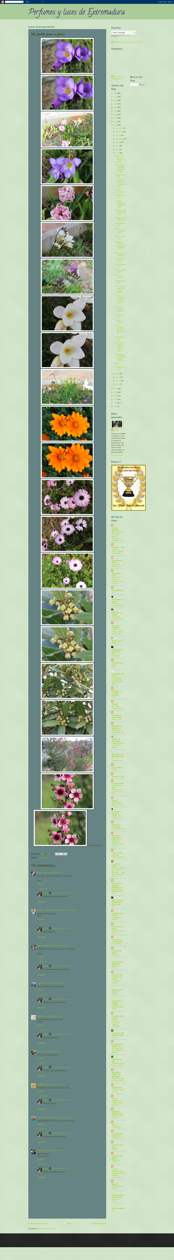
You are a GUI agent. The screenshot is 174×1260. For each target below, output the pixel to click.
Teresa (45, 893)
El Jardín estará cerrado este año (117, 817)
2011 (115, 406)
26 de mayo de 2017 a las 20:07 (54, 983)
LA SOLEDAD (116, 944)
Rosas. (117, 363)
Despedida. (115, 1149)
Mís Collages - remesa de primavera (118, 618)
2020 (115, 114)
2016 (115, 389)
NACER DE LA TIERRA (117, 1002)
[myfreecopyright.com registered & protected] (126, 42)
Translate (127, 36)
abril (117, 373)
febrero (118, 380)
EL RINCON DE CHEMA (118, 1017)
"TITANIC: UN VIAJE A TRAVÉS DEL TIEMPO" (118, 632)
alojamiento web (116, 78)
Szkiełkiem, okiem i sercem (118, 548)
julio (117, 146)
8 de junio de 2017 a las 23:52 (61, 893)
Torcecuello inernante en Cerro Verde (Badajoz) (118, 745)
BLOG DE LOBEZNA (116, 626)
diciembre (119, 128)
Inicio (69, 1223)
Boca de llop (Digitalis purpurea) (118, 707)
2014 (115, 396)
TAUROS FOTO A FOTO (117, 914)
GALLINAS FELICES (116, 982)
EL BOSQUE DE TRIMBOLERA (118, 1034)
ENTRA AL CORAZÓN (116, 826)
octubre (118, 135)
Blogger (127, 1242)
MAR (114, 1125)
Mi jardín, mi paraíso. (116, 951)
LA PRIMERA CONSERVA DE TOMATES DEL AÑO (117, 681)
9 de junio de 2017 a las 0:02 (61, 1034)
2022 (115, 107)
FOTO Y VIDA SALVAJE (117, 854)
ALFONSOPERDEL (118, 1209)
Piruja (39, 872)
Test (113, 968)
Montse (39, 1150)
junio (117, 149)
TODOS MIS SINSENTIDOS (117, 940)
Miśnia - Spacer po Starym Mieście (117, 552)
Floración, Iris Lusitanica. (120, 254)
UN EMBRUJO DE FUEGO (117, 1135)
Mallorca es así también (117, 613)
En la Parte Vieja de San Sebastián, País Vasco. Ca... (120, 300)
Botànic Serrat (117, 641)
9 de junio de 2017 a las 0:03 (61, 1100)
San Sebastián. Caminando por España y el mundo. (120, 168)
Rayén (39, 1016)
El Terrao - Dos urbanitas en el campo (117, 977)
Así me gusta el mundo (117, 600)
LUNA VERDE (117, 767)
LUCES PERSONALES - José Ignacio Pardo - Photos (118, 1172)
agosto (118, 142)
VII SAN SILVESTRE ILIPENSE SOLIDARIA (116, 1023)
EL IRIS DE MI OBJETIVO (117, 1045)
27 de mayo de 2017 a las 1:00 (51, 1016)
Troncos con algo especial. (120, 271)
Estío (113, 667)
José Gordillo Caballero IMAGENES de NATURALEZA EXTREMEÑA (117, 887)
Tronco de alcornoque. (120, 190)
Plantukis (40, 1084)
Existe (114, 697)
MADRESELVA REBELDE (117, 651)
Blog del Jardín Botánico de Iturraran (117, 964)
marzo (118, 377)
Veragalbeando (116, 1127)
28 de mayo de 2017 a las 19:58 (53, 1150)
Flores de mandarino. (119, 276)
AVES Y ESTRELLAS (117, 1100)
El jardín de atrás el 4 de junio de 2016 (118, 1064)
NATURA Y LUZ (118, 776)
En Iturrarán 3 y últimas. (120, 259)
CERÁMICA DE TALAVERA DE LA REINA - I (118, 1050)
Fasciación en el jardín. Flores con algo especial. (120, 289)
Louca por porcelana (44, 1117)
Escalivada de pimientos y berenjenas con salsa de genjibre (118, 580)
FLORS (114, 704)
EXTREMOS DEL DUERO (117, 716)
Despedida (115, 994)
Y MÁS (114, 769)
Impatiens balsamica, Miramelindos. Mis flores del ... (120, 246)
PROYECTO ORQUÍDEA (116, 837)
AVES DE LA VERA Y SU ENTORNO (116, 1074)
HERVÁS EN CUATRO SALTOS (116, 693)
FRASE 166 (115, 643)
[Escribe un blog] (58, 854)
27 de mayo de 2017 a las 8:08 (54, 1084)
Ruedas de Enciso (117, 1177)
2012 (115, 403)
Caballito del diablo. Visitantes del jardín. (120, 183)
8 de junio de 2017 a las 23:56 (61, 999)
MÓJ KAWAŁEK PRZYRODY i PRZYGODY (118, 902)
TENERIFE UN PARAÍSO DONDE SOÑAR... (118, 1007)
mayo (118, 153)
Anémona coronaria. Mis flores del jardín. (120, 204)
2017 (115, 125)
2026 (115, 93)
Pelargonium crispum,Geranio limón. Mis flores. (120, 357)
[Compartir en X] (61, 854)
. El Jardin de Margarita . (116, 813)
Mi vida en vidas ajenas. (117, 1146)
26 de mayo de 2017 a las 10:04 (66, 910)
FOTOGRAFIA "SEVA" (117, 991)
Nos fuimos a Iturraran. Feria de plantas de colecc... (119, 346)
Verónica (40, 983)
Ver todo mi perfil (117, 455)
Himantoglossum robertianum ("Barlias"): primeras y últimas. (118, 843)
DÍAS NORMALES (118, 829)
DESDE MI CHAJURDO (116, 740)
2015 (115, 392)
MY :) (114, 906)
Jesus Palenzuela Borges (118, 927)
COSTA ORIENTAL (118, 857)
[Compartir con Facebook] (63, 854)
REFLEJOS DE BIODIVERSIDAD (118, 756)
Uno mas (114, 1037)
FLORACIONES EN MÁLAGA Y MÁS (118, 785)
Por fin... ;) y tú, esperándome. (117, 655)
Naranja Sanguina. (119, 321)
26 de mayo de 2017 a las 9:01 (52, 872)
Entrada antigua (99, 1223)
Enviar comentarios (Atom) (47, 1228)
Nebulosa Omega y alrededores (118, 1104)
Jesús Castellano (43, 945)
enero (118, 384)
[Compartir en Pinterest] (66, 854)
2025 (115, 97)
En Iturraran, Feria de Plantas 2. (119, 309)
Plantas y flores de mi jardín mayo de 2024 (117, 791)
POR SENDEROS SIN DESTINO (118, 1196)
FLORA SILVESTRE (116, 802)
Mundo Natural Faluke (117, 561)
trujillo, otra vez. (117, 719)
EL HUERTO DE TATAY (118, 675)
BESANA (115, 1184)
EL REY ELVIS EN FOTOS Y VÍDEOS (118, 1080)
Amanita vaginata (117, 760)
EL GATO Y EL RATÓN (117, 918)
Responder (40, 884)
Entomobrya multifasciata (115, 565)
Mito (113, 893)
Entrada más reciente (38, 1223)
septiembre (119, 139)
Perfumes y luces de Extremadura (76, 13)
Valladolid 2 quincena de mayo (118, 1091)
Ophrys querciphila (117, 805)
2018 (115, 121)
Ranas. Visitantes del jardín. (120, 230)
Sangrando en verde (116, 574)
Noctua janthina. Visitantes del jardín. (120, 212)
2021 (115, 111)
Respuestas (43, 888)
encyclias (114, 1162)
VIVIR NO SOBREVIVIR (117, 1113)
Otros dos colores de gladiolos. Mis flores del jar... (120, 329)
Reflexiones (115, 955)
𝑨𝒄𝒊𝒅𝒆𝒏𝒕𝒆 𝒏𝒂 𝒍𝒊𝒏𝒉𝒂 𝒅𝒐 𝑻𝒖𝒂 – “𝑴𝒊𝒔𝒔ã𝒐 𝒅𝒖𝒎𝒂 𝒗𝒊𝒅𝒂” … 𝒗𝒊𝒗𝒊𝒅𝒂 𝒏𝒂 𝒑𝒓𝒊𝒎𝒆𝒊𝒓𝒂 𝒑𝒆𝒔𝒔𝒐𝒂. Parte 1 (118, 872)
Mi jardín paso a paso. (120, 175)
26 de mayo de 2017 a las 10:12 (59, 945)
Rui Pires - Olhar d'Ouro (46, 910)
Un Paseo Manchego (115, 529)
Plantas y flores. (43, 857)
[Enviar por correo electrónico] (56, 854)
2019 (115, 118)
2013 (115, 399)
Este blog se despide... (115, 1200)
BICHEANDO (117, 1088)
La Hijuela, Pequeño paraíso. (118, 932)
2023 (115, 104)
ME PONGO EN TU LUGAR (118, 1187)
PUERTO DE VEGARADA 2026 (118, 731)
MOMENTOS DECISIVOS (117, 727)
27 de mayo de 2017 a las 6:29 (52, 1051)
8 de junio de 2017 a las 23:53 (61, 966)
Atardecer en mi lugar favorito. (120, 218)
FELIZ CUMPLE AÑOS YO (117, 1117)
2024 (115, 100)
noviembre (119, 131)
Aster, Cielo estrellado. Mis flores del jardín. (120, 159)
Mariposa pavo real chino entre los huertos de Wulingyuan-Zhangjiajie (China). (118, 536)
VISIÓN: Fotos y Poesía (117, 664)
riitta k (39, 1051)
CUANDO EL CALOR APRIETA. (118, 604)
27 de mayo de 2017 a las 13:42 (62, 1117)
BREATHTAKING (118, 591)
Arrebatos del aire (117, 1138)
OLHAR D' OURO (116, 865)
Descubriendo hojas (117, 1060)
